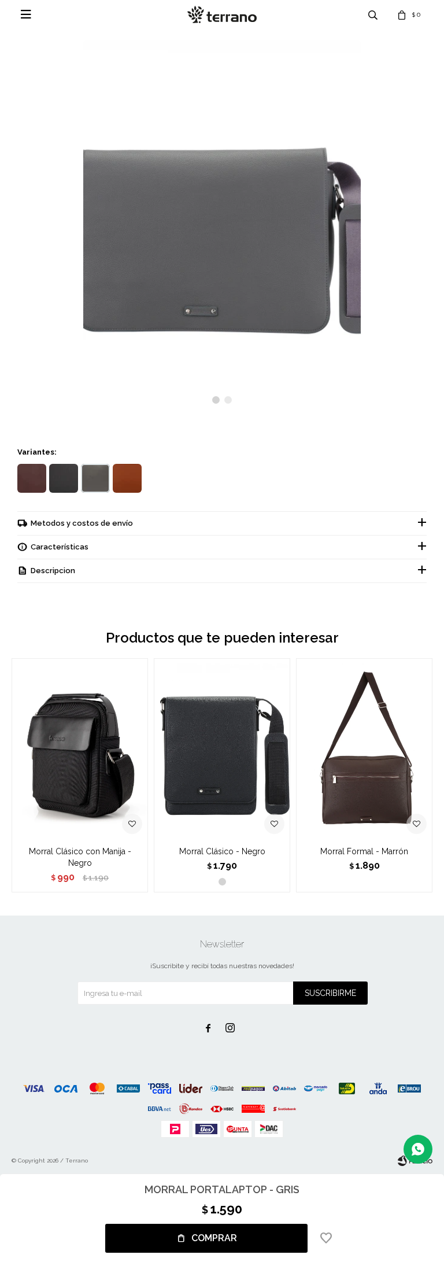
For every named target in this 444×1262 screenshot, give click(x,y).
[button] (216, 400)
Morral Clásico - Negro (222, 851)
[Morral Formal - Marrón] (364, 749)
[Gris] (95, 478)
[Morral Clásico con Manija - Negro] (80, 749)
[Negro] (63, 478)
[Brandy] (127, 478)
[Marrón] (31, 478)
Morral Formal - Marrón (364, 851)
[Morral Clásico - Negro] (222, 749)
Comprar (214, 1238)
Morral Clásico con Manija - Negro (80, 857)
